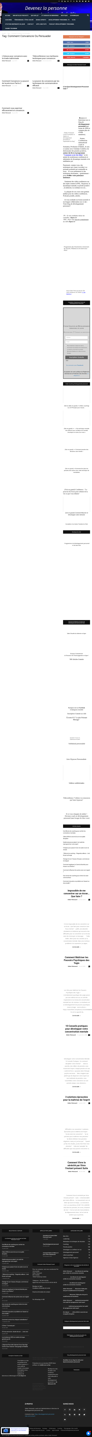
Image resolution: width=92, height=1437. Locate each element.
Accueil (7, 15)
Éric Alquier (66, 1312)
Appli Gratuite (41, 24)
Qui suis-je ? (35, 15)
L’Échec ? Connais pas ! (8, 1325)
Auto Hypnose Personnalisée (76, 759)
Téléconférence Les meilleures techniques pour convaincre (45, 57)
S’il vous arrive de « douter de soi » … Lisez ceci (15, 1331)
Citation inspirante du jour (15, 24)
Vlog (73, 20)
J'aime (87, 42)
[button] (88, 15)
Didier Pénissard (6, 60)
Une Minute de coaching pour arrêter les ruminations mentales (74, 832)
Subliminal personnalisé (76, 744)
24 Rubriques (74, 15)
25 (89, 1035)
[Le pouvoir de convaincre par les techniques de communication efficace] (46, 71)
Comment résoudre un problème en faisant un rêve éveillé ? (76, 882)
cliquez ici (73, 217)
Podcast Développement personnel (61, 24)
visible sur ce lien (45, 1365)
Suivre (87, 46)
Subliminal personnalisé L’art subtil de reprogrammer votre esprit (73, 843)
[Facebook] (59, 1)
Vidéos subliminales (76, 783)
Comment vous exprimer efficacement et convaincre (13, 109)
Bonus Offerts (41, 20)
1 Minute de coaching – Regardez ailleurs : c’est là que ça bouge (76, 854)
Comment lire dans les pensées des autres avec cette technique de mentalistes (76, 470)
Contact (30, 24)
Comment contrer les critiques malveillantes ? (15, 1319)
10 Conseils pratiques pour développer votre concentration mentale (76, 1029)
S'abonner (86, 57)
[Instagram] (62, 1)
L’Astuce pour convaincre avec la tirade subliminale (14, 57)
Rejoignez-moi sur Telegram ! (76, 36)
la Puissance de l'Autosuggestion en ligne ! (76, 655)
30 (58, 60)
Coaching (8, 20)
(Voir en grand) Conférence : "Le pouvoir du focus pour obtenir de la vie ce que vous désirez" (75, 492)
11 (28, 85)
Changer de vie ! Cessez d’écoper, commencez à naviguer (76, 860)
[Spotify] (79, 1)
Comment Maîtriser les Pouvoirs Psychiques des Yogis (76, 960)
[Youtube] (88, 1)
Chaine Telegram (11, 28)
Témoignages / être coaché (23, 20)
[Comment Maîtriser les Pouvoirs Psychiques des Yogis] (76, 978)
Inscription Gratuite (76, 357)
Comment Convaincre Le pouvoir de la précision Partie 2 (15, 82)
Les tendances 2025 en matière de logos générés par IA (13, 1338)
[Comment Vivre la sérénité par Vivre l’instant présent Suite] (76, 1183)
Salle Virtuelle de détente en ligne (76, 633)
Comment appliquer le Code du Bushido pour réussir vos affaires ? (75, 865)
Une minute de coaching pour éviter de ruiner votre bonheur (75, 876)
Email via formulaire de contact (41, 1292)
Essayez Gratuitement (76, 653)
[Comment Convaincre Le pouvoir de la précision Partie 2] (15, 71)
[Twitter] (85, 1)
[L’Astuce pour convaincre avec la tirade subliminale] (15, 46)
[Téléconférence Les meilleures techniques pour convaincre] (46, 46)
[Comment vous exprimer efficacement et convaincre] (15, 99)
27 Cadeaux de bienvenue (49, 15)
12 (58, 88)
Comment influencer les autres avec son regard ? (76, 871)
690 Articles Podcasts (20, 15)
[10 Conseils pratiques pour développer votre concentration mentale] (76, 1047)
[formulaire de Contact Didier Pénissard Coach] (37, 1238)
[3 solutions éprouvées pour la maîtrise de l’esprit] (76, 1116)
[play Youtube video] (76, 76)
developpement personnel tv (59, 20)
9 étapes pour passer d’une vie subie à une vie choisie (76, 848)
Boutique (64, 15)
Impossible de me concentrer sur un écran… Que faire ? (76, 893)
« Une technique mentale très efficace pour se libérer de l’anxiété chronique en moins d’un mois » (77, 430)
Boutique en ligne (37, 1286)
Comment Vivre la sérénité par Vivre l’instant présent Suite (76, 1165)
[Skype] (76, 1)
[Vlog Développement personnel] (37, 1246)
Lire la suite (75, 947)
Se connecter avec (74, 365)
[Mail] (68, 1)
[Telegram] (82, 1)
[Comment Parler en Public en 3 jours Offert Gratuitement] (35, 1255)
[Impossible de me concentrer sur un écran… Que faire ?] (76, 911)
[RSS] (74, 1)
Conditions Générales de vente (41, 1288)
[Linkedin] (65, 1)
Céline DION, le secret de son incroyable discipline (74, 837)
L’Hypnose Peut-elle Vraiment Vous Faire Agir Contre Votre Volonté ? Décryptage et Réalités (15, 1345)
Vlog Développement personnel (51, 1244)
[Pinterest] (71, 1)
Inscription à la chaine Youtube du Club (76, 524)
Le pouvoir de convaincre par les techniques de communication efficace (46, 83)
